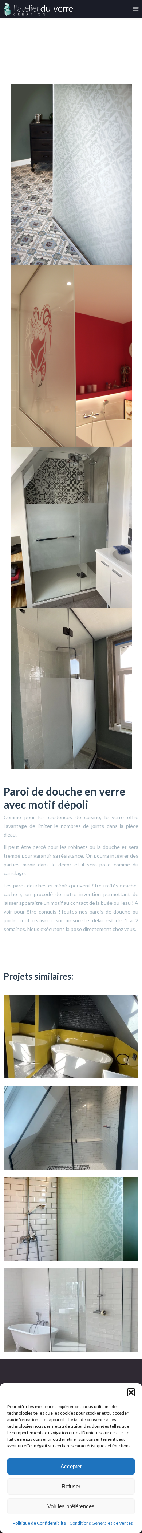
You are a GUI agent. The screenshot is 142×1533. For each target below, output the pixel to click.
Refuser (71, 1486)
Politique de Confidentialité (39, 1523)
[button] (131, 1392)
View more (71, 1036)
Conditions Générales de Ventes (101, 1523)
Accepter (71, 1466)
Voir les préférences (71, 1506)
